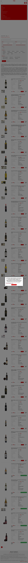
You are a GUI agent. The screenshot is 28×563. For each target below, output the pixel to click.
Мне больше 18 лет (14, 284)
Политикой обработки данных (9, 283)
